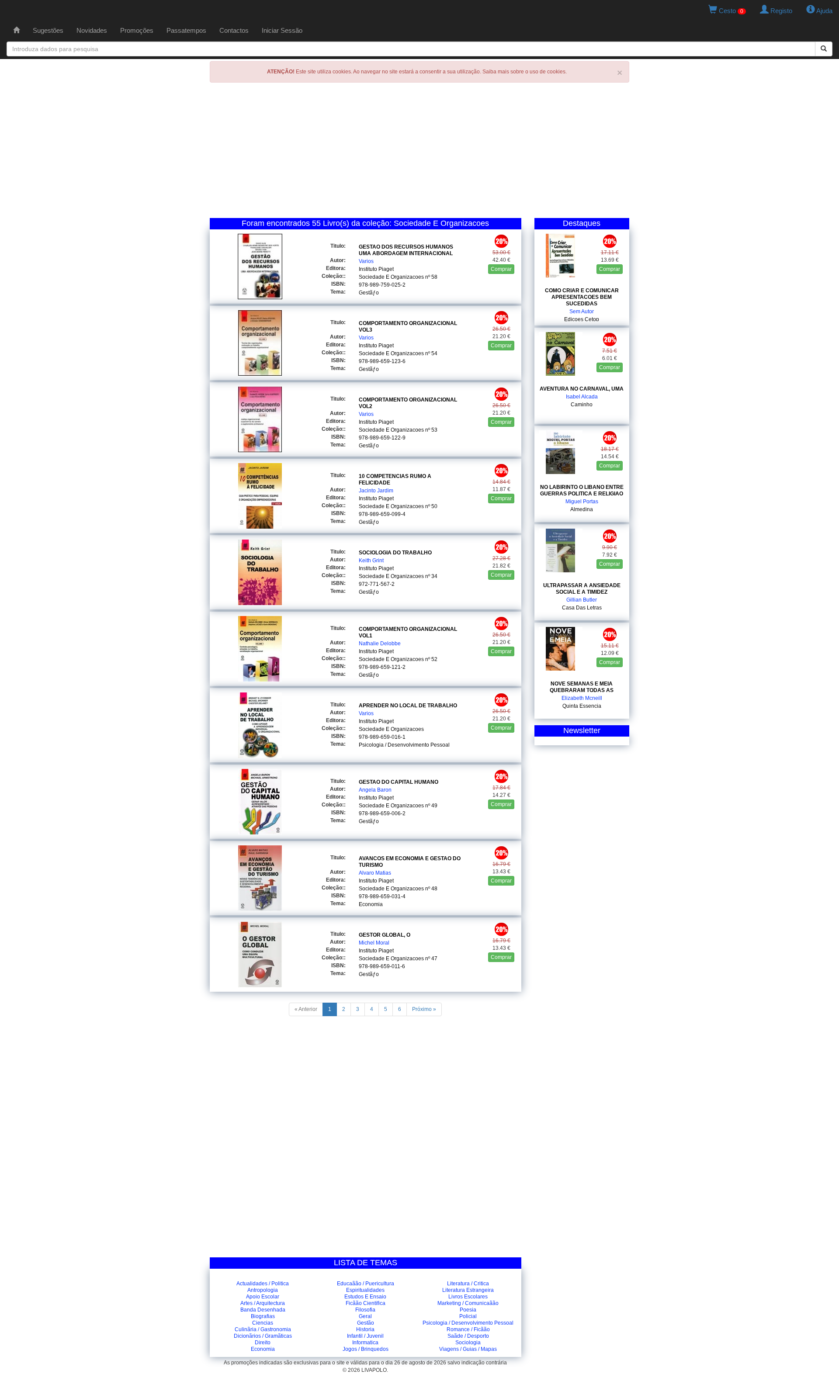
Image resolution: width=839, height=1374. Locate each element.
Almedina (581, 509)
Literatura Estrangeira (468, 1290)
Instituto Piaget (376, 269)
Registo (780, 10)
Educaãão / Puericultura (365, 1284)
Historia (365, 1329)
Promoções (136, 30)
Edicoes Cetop (581, 319)
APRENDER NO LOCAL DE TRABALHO (408, 706)
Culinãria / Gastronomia (263, 1329)
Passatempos (186, 30)
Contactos (234, 30)
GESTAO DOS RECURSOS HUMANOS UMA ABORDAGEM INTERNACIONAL (406, 250)
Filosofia (365, 1310)
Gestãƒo (369, 293)
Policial (468, 1316)
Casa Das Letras (582, 608)
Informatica (365, 1342)
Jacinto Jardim (376, 491)
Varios (366, 261)
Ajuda (823, 10)
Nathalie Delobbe (380, 643)
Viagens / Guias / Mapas (468, 1349)
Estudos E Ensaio (365, 1297)
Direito (262, 1342)
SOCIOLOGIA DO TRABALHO (395, 553)
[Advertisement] (419, 152)
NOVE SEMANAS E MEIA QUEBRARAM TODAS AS (582, 687)
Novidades (91, 30)
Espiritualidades (365, 1290)
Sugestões (48, 30)
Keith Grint (371, 560)
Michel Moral (374, 943)
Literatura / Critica (468, 1284)
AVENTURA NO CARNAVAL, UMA (582, 389)
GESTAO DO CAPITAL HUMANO (398, 782)
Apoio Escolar (262, 1297)
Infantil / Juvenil (365, 1336)
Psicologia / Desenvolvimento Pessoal (404, 745)
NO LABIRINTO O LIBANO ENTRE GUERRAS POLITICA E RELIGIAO (582, 490)
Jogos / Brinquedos (365, 1349)
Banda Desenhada (262, 1310)
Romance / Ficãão (468, 1329)
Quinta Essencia (581, 706)
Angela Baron (375, 790)
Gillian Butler (581, 600)
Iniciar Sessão (282, 30)
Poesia (468, 1310)
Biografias (263, 1316)
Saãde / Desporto (468, 1336)
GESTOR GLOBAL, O (384, 935)
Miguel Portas (581, 501)
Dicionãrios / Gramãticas (263, 1336)
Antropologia (262, 1290)
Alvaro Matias (375, 873)
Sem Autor (581, 311)
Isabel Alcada (582, 397)
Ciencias (262, 1323)
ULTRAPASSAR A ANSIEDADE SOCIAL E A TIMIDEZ (582, 588)
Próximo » (424, 1009)
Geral (365, 1316)
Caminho (582, 404)
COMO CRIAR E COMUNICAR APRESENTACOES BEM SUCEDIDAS (582, 297)
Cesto (730, 10)
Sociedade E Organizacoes (391, 277)
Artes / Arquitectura (262, 1303)
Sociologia (468, 1342)
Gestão (365, 1323)
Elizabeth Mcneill (582, 698)
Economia (371, 904)
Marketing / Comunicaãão (468, 1303)
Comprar (501, 269)
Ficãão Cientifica (365, 1303)
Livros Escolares (468, 1297)
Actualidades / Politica (262, 1284)
